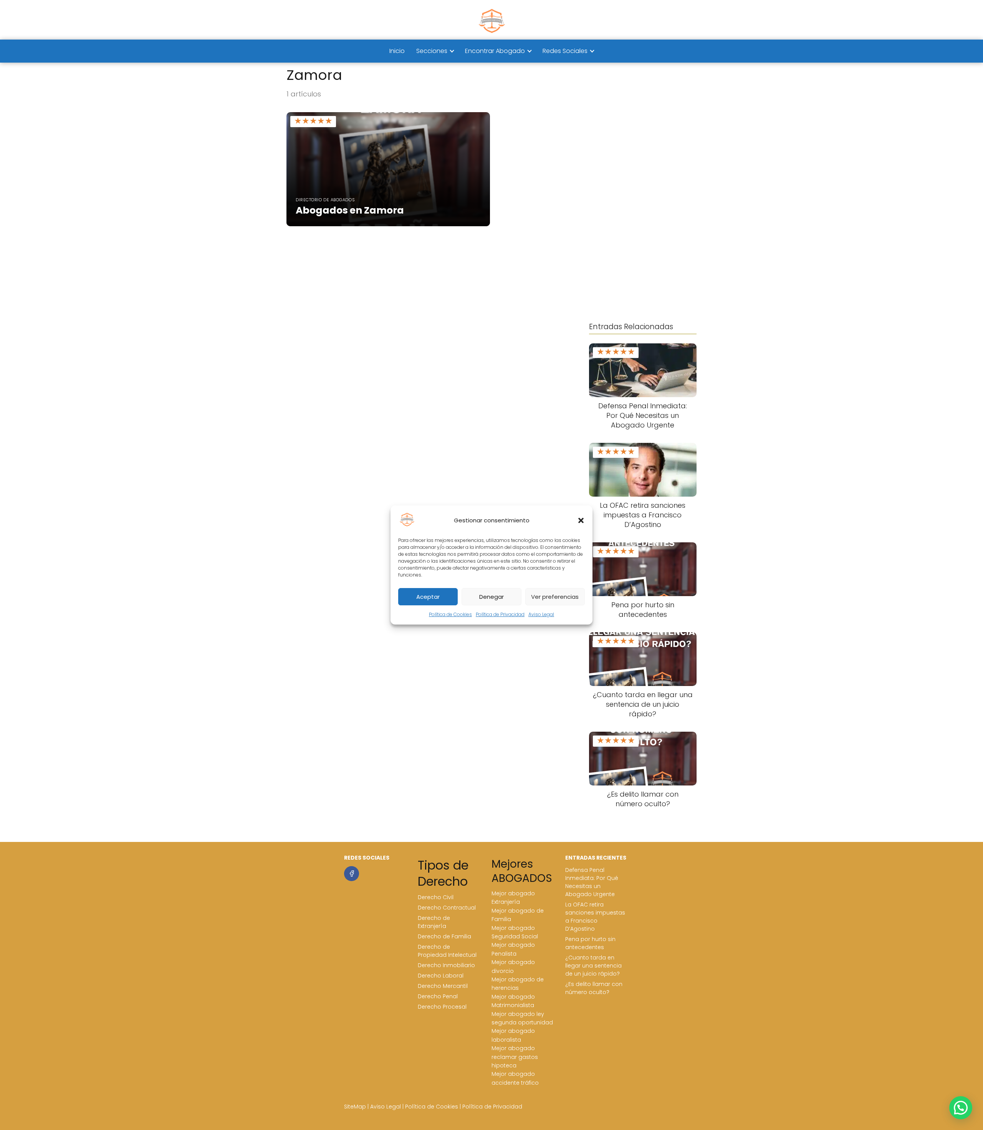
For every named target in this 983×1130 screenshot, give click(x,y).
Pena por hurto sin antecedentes (590, 943)
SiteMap (355, 1106)
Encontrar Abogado (495, 50)
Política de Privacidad (500, 614)
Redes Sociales (565, 50)
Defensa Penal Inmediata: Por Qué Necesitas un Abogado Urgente (591, 882)
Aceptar (428, 597)
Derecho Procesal (442, 1007)
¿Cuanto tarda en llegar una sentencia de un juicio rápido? (593, 966)
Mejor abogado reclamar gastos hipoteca (515, 1056)
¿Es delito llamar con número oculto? (593, 988)
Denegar (491, 597)
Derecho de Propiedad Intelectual (447, 951)
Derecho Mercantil (443, 986)
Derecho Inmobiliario (446, 965)
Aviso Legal (541, 614)
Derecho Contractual (447, 907)
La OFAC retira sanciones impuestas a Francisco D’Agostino (595, 917)
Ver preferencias (555, 597)
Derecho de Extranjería (434, 922)
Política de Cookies (450, 614)
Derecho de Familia (444, 936)
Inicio (397, 50)
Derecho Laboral (440, 975)
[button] (581, 520)
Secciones (431, 50)
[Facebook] (351, 873)
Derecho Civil (435, 897)
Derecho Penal (438, 996)
